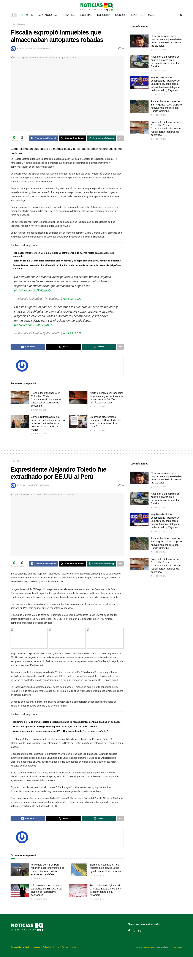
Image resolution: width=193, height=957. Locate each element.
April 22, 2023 (72, 298)
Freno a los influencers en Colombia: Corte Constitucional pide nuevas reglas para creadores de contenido (46, 399)
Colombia (103, 15)
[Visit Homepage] (96, 5)
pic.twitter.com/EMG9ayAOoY (34, 325)
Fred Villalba (177, 947)
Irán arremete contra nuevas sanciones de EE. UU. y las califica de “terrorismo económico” (60, 731)
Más (150, 15)
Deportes (136, 15)
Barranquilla (47, 15)
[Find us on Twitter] (27, 15)
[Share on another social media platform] (120, 138)
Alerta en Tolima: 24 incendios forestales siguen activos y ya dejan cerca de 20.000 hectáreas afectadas (67, 260)
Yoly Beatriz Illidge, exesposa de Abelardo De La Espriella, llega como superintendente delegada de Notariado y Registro (165, 84)
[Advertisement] (156, 168)
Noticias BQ (148, 947)
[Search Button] (181, 15)
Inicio (13, 24)
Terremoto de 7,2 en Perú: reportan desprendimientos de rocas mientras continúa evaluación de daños (66, 722)
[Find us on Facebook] (22, 15)
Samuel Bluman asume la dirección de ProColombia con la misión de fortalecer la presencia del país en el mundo (48, 423)
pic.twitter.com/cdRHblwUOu (33, 290)
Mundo (120, 15)
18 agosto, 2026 (98, 899)
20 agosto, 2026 (39, 878)
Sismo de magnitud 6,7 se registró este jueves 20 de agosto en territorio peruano (55, 726)
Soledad (86, 15)
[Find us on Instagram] (32, 15)
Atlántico (69, 15)
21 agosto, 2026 (39, 410)
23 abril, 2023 (32, 48)
